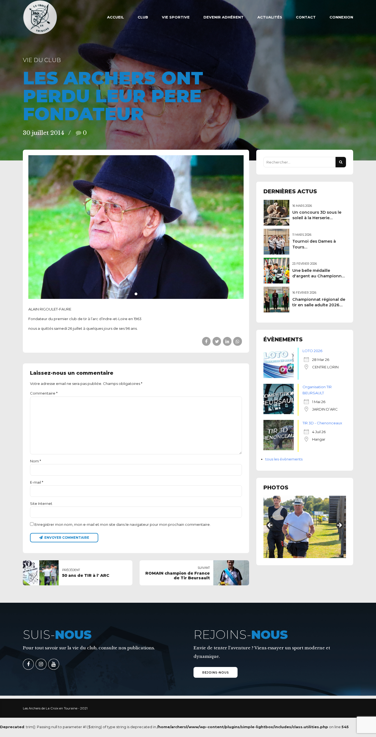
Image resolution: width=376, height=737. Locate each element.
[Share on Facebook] (206, 341)
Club (143, 17)
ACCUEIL (115, 17)
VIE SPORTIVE (176, 17)
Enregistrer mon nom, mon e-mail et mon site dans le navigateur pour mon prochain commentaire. (122, 524)
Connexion (341, 17)
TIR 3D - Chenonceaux (322, 423)
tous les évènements (284, 459)
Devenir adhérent (223, 17)
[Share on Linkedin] (227, 341)
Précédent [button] (270, 525)
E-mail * (36, 482)
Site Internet (41, 503)
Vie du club (42, 60)
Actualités (269, 17)
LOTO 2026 (312, 351)
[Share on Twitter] (216, 341)
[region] (304, 527)
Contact (306, 17)
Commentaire (44, 393)
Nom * (35, 461)
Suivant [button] (339, 525)
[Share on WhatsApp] (237, 341)
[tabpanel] (136, 227)
